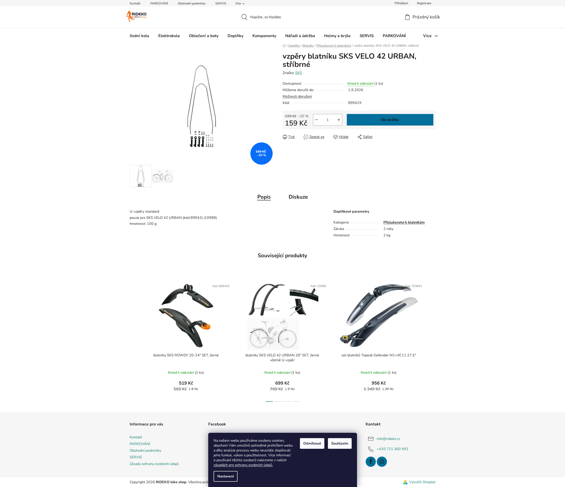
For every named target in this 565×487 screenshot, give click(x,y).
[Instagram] (382, 462)
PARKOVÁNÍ (159, 3)
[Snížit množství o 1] (316, 119)
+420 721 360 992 (392, 449)
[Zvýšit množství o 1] (338, 119)
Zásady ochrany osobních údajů (154, 463)
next (432, 340)
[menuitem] (139, 35)
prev (133, 340)
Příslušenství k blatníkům (404, 222)
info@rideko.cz (388, 438)
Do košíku (390, 119)
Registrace (424, 3)
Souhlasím (339, 443)
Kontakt (135, 3)
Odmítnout (312, 443)
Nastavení (225, 476)
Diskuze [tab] (298, 196)
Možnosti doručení (297, 96)
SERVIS (220, 3)
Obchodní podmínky (192, 3)
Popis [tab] (264, 196)
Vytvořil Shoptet (422, 482)
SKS (298, 72)
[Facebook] (371, 462)
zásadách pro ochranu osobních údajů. (243, 465)
